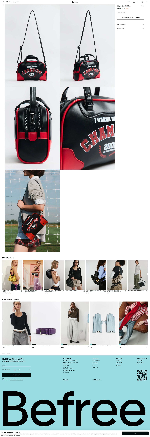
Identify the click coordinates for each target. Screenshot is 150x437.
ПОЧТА (3, 365)
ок (135, 433)
